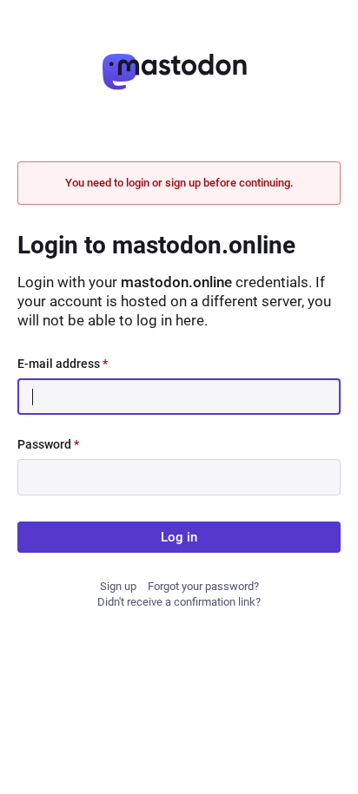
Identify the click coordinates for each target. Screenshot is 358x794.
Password (48, 444)
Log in (179, 537)
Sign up (118, 586)
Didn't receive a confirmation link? (179, 601)
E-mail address (62, 364)
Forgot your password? (203, 586)
